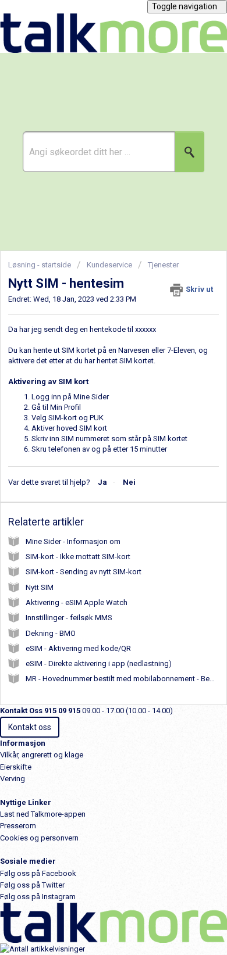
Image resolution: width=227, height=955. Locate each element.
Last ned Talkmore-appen (43, 814)
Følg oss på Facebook (38, 873)
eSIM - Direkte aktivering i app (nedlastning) (99, 663)
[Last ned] (92, 476)
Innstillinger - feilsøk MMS (69, 617)
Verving (12, 778)
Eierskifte (15, 767)
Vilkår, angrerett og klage (41, 754)
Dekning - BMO (51, 633)
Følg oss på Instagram (38, 896)
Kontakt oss (29, 727)
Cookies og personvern (39, 838)
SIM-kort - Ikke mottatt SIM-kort (78, 556)
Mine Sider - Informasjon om (73, 541)
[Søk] (189, 151)
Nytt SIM (40, 587)
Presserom (18, 825)
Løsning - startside (40, 264)
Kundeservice (109, 264)
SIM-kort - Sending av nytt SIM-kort (83, 571)
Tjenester (163, 264)
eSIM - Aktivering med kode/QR (78, 648)
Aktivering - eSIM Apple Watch (76, 602)
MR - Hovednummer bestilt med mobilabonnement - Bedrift (125, 678)
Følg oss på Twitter (32, 885)
